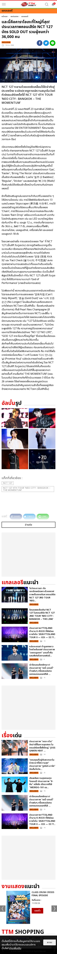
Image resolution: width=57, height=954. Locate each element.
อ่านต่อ (28, 525)
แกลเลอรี (24, 16)
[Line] (52, 43)
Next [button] (54, 908)
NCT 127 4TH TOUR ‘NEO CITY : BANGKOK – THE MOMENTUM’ (26, 489)
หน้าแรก (5, 16)
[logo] (28, 4)
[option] (28, 907)
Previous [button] (3, 908)
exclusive (14, 16)
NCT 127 (7, 483)
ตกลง (49, 942)
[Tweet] (46, 43)
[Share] (39, 43)
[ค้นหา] (47, 4)
